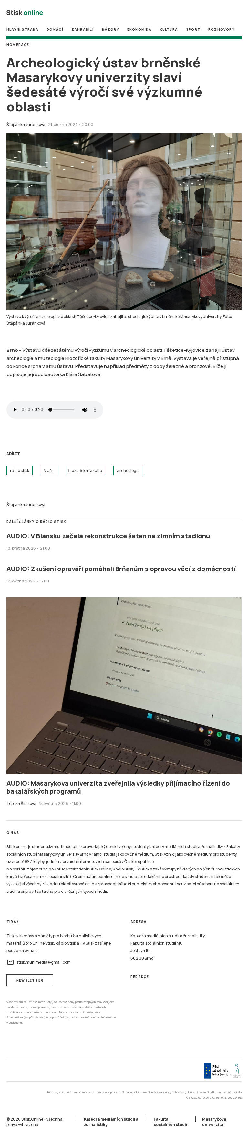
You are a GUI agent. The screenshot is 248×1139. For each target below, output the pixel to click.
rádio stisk (19, 470)
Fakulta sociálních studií (170, 1121)
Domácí (55, 29)
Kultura (169, 29)
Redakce (139, 976)
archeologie (128, 470)
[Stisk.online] (24, 13)
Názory (110, 29)
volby (151, 12)
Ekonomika (139, 29)
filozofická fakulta (85, 470)
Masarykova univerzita (214, 1121)
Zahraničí (82, 29)
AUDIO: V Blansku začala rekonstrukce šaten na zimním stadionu (108, 536)
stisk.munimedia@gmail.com (38, 962)
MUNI (97, 12)
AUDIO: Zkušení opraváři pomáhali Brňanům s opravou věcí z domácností (121, 568)
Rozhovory (221, 29)
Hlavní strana (22, 29)
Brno (123, 12)
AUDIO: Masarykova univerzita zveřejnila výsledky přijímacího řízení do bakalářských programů (118, 787)
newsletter (29, 980)
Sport (193, 29)
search (238, 13)
